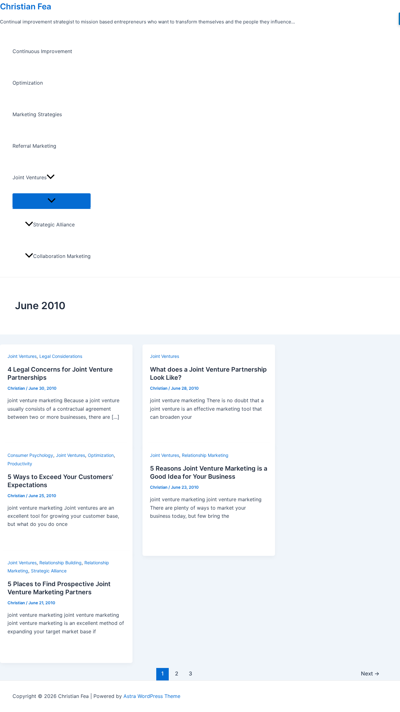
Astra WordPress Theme (151, 696)
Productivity (20, 463)
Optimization (27, 83)
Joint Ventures (29, 177)
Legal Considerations (60, 356)
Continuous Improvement (42, 51)
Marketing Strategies (37, 114)
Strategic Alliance (54, 224)
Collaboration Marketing (62, 256)
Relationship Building (60, 562)
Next (370, 673)
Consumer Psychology (30, 455)
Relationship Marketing (205, 455)
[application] (51, 177)
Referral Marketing (34, 146)
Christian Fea (25, 6)
